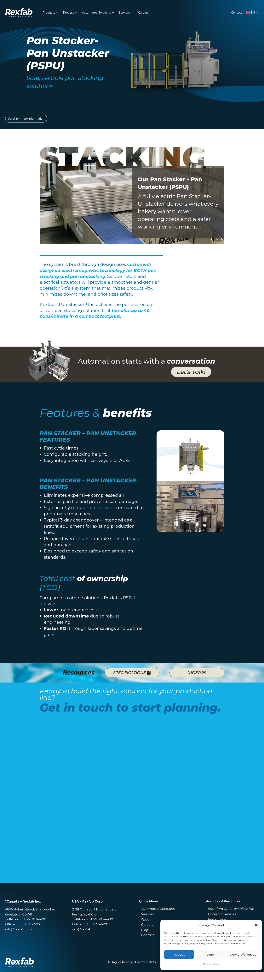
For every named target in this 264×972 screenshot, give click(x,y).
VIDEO (194, 672)
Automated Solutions (96, 12)
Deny (211, 954)
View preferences (242, 954)
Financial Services (222, 914)
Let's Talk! (191, 371)
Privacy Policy (211, 964)
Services (124, 12)
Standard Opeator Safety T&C (231, 909)
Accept (179, 954)
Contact (236, 12)
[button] (256, 925)
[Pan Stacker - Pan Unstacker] (190, 480)
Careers (143, 12)
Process (68, 12)
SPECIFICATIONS (129, 672)
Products (49, 12)
